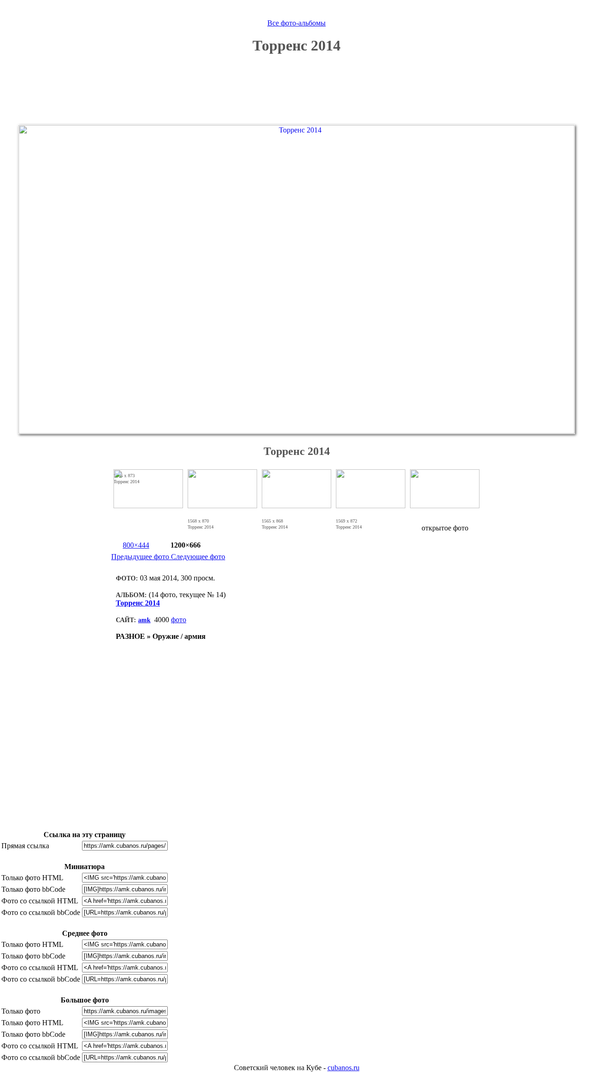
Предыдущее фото (141, 557)
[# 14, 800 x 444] (444, 506)
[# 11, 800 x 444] (222, 506)
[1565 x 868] (296, 520)
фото (178, 620)
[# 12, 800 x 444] (296, 506)
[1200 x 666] (214, 520)
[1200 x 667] (362, 520)
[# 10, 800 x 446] (148, 506)
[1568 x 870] (222, 520)
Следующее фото (198, 557)
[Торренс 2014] (296, 431)
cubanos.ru (344, 1068)
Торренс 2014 (138, 603)
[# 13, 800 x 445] (370, 506)
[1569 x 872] (370, 520)
